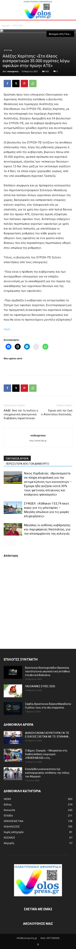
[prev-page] (6, 543)
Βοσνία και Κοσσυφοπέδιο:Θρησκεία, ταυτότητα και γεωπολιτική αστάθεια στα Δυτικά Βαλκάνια (47, 671)
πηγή (7, 329)
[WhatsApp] (33, 83)
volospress (12, 71)
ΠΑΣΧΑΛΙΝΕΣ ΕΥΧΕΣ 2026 (40, 686)
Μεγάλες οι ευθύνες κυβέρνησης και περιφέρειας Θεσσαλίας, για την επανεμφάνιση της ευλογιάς (47, 529)
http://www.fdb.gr (38, 440)
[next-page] (12, 543)
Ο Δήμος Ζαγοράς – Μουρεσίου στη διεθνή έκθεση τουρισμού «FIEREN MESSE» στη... (46, 754)
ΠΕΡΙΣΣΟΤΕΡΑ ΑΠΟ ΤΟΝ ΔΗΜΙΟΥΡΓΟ (27, 463)
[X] (16, 83)
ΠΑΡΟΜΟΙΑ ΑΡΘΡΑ (17, 458)
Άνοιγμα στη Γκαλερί (61, 33)
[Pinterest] (24, 83)
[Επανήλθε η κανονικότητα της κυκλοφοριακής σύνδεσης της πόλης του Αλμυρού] (13, 773)
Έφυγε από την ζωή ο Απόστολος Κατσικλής (56, 412)
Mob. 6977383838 (50, 938)
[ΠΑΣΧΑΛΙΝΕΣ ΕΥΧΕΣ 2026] (13, 690)
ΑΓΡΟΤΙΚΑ (18, 25)
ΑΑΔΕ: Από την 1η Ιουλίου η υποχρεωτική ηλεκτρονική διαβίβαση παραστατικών (21, 414)
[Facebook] (7, 83)
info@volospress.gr (27, 938)
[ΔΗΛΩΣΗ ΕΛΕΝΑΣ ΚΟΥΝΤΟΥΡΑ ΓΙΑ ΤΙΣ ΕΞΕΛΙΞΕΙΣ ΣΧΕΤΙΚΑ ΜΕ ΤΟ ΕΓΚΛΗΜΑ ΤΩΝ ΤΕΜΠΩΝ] (13, 737)
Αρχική (5, 25)
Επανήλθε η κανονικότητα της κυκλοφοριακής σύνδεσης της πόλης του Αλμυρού (47, 773)
